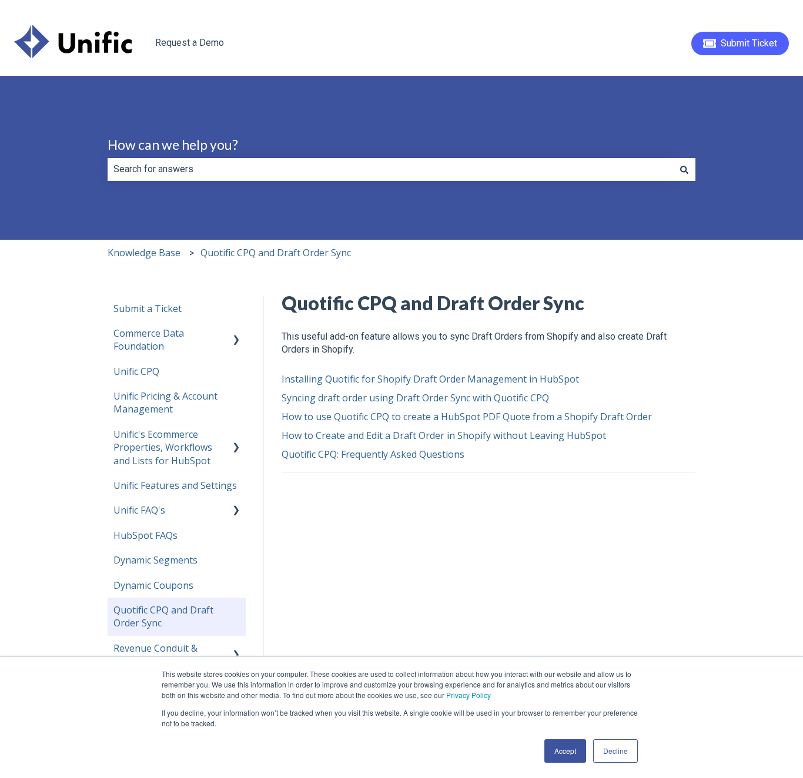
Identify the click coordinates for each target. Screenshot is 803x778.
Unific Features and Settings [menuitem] (175, 485)
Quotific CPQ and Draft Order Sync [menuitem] (163, 616)
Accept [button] (565, 751)
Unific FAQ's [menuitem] (139, 510)
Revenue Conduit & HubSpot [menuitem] (155, 655)
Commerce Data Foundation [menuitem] (148, 340)
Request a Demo (189, 42)
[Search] (684, 169)
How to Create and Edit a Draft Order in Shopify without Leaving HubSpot (444, 435)
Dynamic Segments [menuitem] (155, 560)
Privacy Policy (468, 695)
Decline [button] (615, 751)
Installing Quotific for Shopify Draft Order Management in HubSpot (430, 379)
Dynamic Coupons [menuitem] (153, 585)
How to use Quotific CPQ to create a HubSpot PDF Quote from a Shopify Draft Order (467, 416)
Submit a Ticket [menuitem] (147, 308)
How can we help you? (173, 144)
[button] (236, 334)
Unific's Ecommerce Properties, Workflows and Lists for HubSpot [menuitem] (162, 447)
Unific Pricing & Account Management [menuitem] (165, 402)
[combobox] (390, 169)
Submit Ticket (749, 43)
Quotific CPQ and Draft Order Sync (275, 252)
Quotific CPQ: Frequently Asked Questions (373, 454)
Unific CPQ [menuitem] (136, 371)
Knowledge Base (144, 252)
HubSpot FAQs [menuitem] (145, 535)
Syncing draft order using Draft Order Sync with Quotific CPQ (415, 397)
